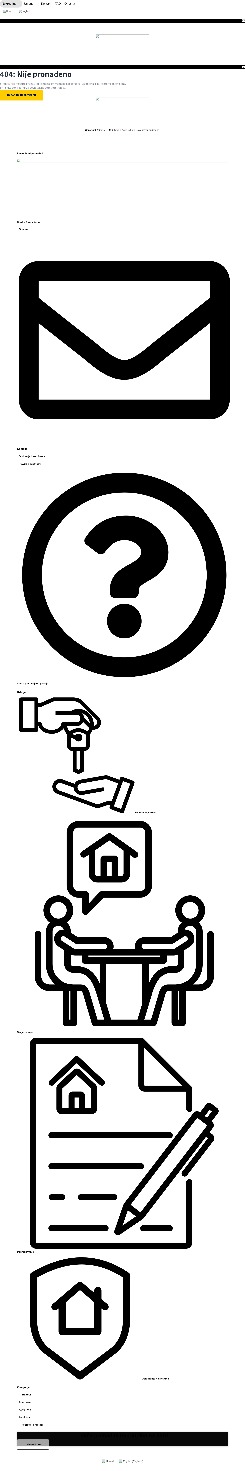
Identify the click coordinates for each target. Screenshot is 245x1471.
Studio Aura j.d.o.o (124, 129)
